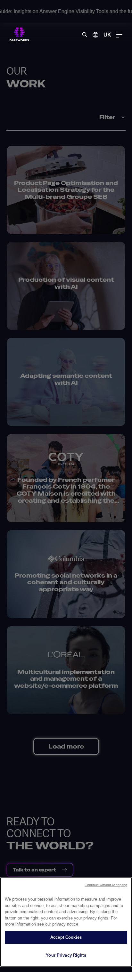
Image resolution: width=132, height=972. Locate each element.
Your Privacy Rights (66, 955)
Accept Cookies (66, 937)
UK (107, 34)
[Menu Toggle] (119, 34)
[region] (66, 922)
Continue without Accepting (106, 885)
